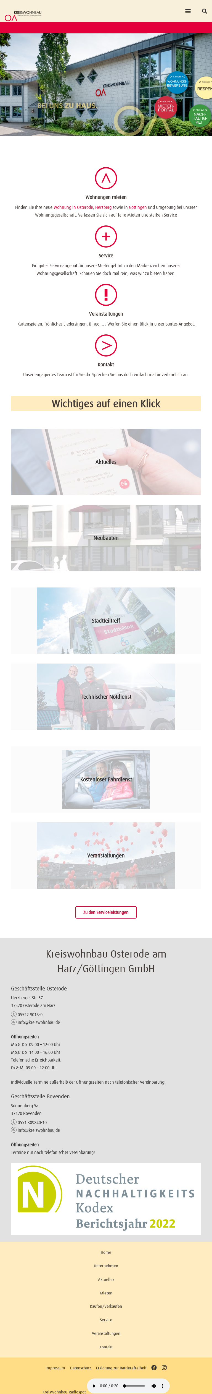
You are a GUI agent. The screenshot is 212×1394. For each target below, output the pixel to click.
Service (106, 255)
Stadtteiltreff (106, 621)
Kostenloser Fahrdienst (106, 779)
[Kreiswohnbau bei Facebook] (154, 1368)
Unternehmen (106, 1265)
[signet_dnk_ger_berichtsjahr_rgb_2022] (106, 1199)
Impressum (55, 1368)
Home (106, 1252)
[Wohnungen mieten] (106, 178)
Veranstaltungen (106, 314)
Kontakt (106, 364)
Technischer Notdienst (106, 697)
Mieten (106, 1293)
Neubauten (106, 538)
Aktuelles (106, 462)
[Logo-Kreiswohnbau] (23, 16)
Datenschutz (80, 1368)
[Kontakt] (106, 345)
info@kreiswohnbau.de (39, 1022)
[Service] (106, 236)
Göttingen (138, 207)
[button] (188, 11)
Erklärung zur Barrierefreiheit (121, 1368)
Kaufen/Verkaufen (106, 1306)
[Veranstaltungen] (106, 295)
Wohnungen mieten (106, 197)
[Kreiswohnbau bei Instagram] (164, 1368)
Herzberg (103, 207)
